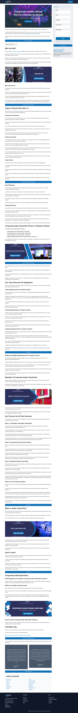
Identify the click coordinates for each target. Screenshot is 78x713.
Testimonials (25, 700)
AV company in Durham (16, 51)
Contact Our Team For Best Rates (28, 104)
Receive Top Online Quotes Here (28, 638)
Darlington (31, 689)
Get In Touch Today (28, 40)
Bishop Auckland (32, 680)
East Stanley (20, 635)
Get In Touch (63, 45)
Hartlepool (31, 684)
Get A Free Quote (28, 671)
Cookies (50, 700)
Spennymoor (8, 686)
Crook (30, 679)
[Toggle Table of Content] (15, 44)
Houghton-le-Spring (13, 635)
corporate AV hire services (32, 32)
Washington (7, 635)
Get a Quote (27, 21)
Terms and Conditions (53, 699)
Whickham (28, 635)
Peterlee (7, 688)
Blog (24, 702)
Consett (7, 684)
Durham (24, 635)
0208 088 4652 (8, 706)
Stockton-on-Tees (32, 687)
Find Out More (28, 352)
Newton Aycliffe (32, 682)
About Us (24, 697)
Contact (70, 1)
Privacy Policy (51, 697)
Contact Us (25, 699)
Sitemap (50, 702)
